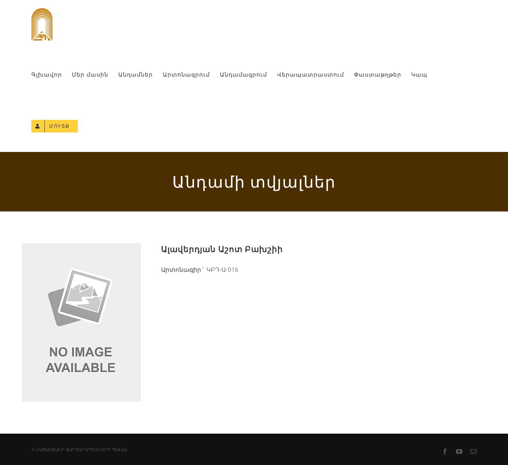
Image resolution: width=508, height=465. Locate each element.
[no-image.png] (81, 250)
